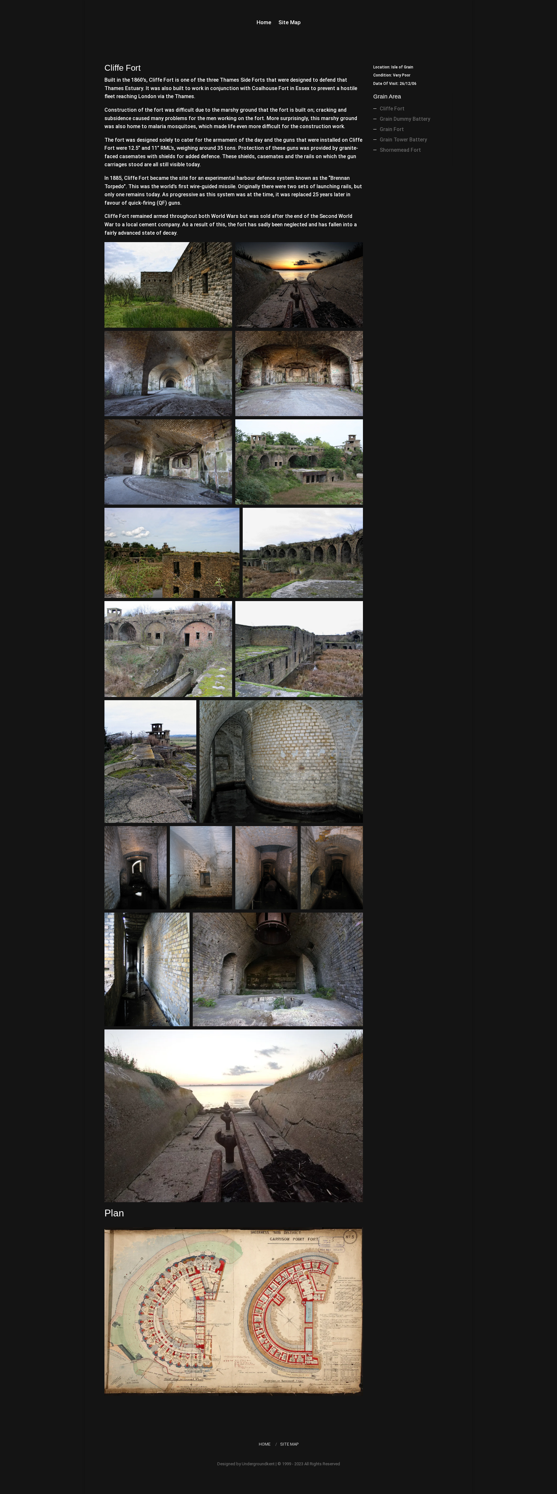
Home (264, 23)
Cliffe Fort (392, 109)
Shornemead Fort (400, 150)
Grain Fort (392, 129)
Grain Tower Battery (403, 140)
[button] (168, 284)
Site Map (289, 23)
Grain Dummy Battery (405, 119)
